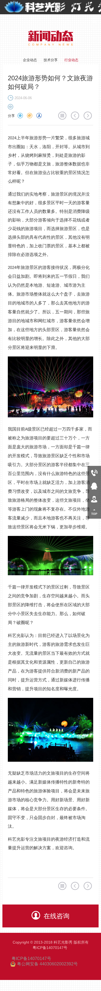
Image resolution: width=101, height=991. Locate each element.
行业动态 (71, 60)
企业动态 (30, 60)
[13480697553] (94, 472)
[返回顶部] (94, 512)
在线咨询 (56, 916)
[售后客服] (94, 498)
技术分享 (51, 60)
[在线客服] (94, 485)
